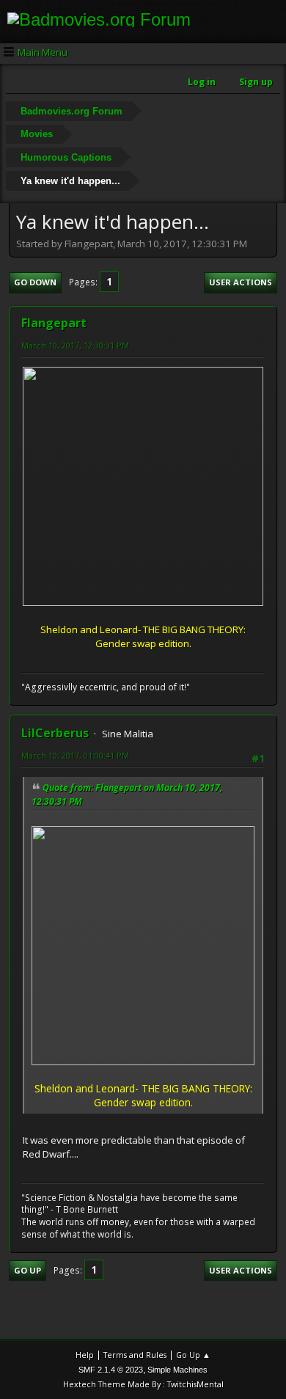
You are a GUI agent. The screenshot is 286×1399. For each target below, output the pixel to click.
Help (85, 1354)
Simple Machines (177, 1369)
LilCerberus (55, 733)
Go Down (35, 282)
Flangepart (54, 323)
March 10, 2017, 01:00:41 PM (75, 755)
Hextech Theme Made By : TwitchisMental (143, 1383)
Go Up (27, 1270)
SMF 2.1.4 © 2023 (110, 1369)
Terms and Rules (134, 1354)
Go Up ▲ (193, 1354)
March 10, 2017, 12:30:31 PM (75, 345)
